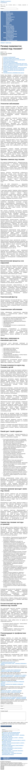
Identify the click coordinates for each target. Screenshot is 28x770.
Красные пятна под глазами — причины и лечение (13, 698)
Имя (2, 706)
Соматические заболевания (10, 62)
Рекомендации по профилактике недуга (13, 72)
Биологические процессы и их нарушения (14, 59)
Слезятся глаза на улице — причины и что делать (13, 676)
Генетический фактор (9, 61)
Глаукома (8, 15)
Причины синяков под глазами (11, 58)
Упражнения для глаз (11, 31)
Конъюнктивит (10, 19)
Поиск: (2, 8)
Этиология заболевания (9, 57)
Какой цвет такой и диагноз (10, 66)
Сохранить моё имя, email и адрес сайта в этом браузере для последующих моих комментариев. (14, 723)
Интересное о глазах (8, 26)
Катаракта (8, 18)
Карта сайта (6, 758)
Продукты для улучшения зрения (10, 733)
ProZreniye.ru (4, 2)
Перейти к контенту (6, 1)
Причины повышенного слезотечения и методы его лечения (12, 748)
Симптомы (9, 24)
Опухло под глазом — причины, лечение (11, 692)
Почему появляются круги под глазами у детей (15, 65)
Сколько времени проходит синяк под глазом (15, 67)
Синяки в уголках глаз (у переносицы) (10, 671)
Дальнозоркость (10, 17)
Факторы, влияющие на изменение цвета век (15, 63)
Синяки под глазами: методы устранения (13, 68)
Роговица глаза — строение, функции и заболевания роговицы (12, 754)
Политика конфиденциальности (11, 759)
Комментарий (4, 711)
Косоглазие (9, 20)
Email (2, 708)
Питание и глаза (10, 30)
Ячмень (8, 22)
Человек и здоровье (8, 37)
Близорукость (9, 14)
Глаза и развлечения (8, 32)
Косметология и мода (11, 40)
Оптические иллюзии (11, 36)
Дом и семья (9, 39)
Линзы (7, 23)
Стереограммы (10, 35)
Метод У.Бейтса (10, 27)
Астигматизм (9, 13)
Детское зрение (10, 28)
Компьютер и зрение (11, 33)
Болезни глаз (6, 11)
